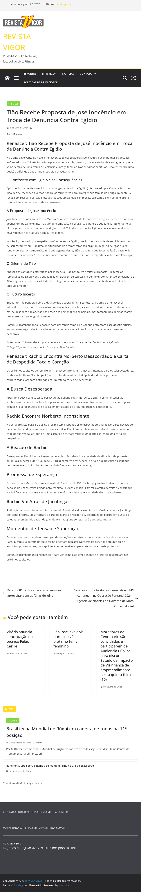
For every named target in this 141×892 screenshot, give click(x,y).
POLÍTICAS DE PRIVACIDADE (41, 82)
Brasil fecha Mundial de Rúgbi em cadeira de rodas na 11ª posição (66, 732)
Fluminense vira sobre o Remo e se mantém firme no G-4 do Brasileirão (50, 765)
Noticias (68, 73)
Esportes (30, 73)
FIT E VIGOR (49, 73)
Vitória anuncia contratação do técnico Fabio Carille (20, 639)
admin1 (39, 742)
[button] (94, 73)
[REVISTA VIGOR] (7, 78)
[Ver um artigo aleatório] (133, 78)
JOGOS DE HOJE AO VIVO (23, 848)
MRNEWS (15, 843)
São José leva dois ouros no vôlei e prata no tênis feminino (68, 639)
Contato (86, 73)
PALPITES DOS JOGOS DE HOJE (58, 848)
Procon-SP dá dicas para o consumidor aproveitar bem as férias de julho (34, 593)
